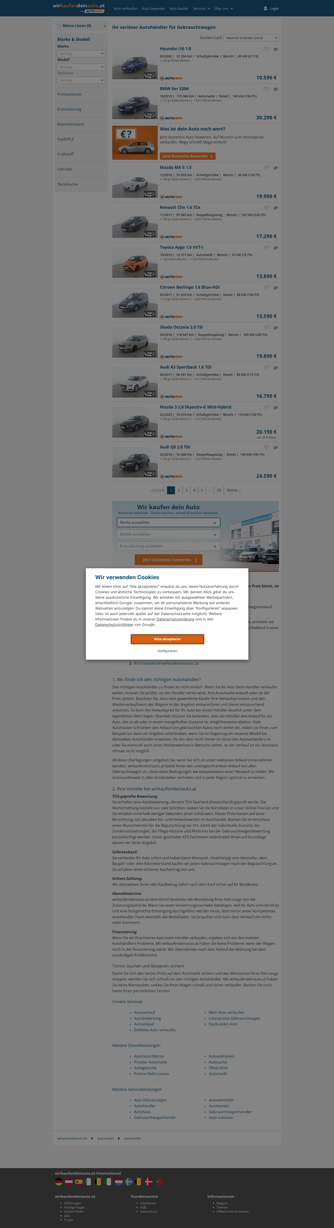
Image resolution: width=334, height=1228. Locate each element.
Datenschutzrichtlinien (114, 624)
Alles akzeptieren (167, 639)
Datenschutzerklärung (175, 619)
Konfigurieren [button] (167, 651)
